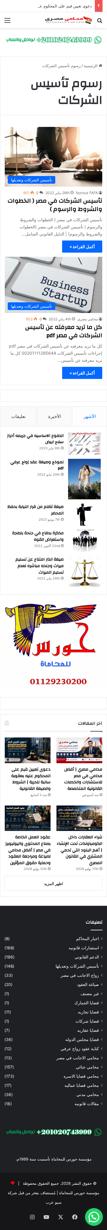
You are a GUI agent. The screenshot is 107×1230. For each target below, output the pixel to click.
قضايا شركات (87, 1021)
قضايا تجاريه (88, 1012)
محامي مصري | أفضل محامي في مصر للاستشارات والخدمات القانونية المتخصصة (83, 779)
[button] (94, 1217)
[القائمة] (7, 22)
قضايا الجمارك (86, 1002)
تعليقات (18, 416)
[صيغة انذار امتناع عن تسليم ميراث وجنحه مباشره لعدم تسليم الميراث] (84, 572)
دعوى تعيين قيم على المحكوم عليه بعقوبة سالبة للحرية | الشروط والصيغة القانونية (31, 779)
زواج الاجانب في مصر (80, 975)
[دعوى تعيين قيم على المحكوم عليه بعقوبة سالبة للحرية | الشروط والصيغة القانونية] (28, 750)
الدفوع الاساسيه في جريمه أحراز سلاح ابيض (35, 439)
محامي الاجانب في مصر (77, 1057)
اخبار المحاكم (87, 938)
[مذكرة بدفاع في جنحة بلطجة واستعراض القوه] (84, 541)
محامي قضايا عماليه (81, 1085)
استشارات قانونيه (84, 947)
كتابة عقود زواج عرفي (80, 1048)
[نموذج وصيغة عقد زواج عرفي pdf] (84, 479)
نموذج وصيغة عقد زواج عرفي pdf (37, 465)
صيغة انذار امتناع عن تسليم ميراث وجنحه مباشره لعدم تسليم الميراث (39, 566)
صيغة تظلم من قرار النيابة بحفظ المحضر (35, 510)
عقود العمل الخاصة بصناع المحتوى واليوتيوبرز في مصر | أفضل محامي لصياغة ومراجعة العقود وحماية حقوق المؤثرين (28, 849)
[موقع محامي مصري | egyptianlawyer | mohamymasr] (68, 20)
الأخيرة (54, 416)
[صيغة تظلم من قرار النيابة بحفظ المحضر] (84, 514)
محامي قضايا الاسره (81, 1076)
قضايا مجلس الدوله (82, 1039)
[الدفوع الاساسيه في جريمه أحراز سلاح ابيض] (84, 443)
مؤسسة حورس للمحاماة (78, 1192)
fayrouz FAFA (87, 193)
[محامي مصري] (53, 39)
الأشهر (90, 416)
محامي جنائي (87, 1067)
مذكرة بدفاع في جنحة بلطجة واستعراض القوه (38, 536)
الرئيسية (91, 65)
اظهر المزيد (53, 883)
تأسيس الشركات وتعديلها (77, 966)
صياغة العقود (88, 984)
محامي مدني (87, 1094)
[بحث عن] (100, 22)
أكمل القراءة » (82, 246)
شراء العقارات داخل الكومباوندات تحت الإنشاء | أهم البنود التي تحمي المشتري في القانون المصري (79, 849)
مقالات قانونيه (87, 1103)
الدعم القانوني (87, 957)
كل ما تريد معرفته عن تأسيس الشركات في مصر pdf (63, 331)
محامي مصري (87, 319)
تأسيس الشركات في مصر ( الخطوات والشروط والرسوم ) (55, 204)
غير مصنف (90, 993)
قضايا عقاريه (88, 1030)
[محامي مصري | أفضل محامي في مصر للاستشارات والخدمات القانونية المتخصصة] (79, 750)
